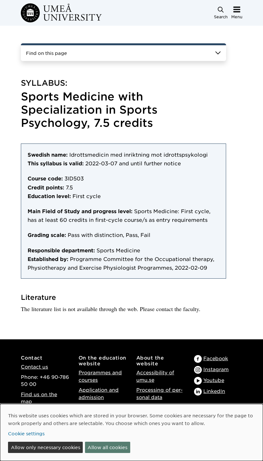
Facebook (215, 358)
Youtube (213, 380)
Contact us (34, 366)
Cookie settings (26, 433)
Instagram (216, 369)
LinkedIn (214, 391)
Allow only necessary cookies (45, 447)
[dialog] (131, 432)
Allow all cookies (107, 447)
